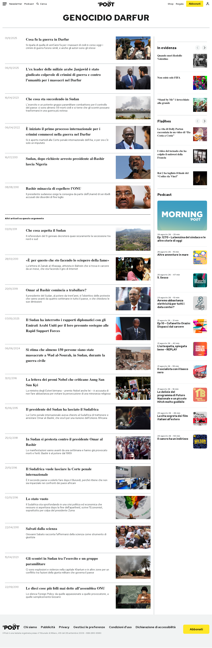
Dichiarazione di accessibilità (156, 627)
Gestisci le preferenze (89, 627)
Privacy (64, 627)
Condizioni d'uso (120, 627)
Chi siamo (30, 627)
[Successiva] (204, 48)
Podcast (29, 3)
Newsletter (15, 3)
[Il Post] (106, 4)
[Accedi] (207, 3)
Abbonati (195, 3)
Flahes (164, 121)
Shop (171, 3)
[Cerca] (37, 4)
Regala (180, 3)
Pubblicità (48, 627)
